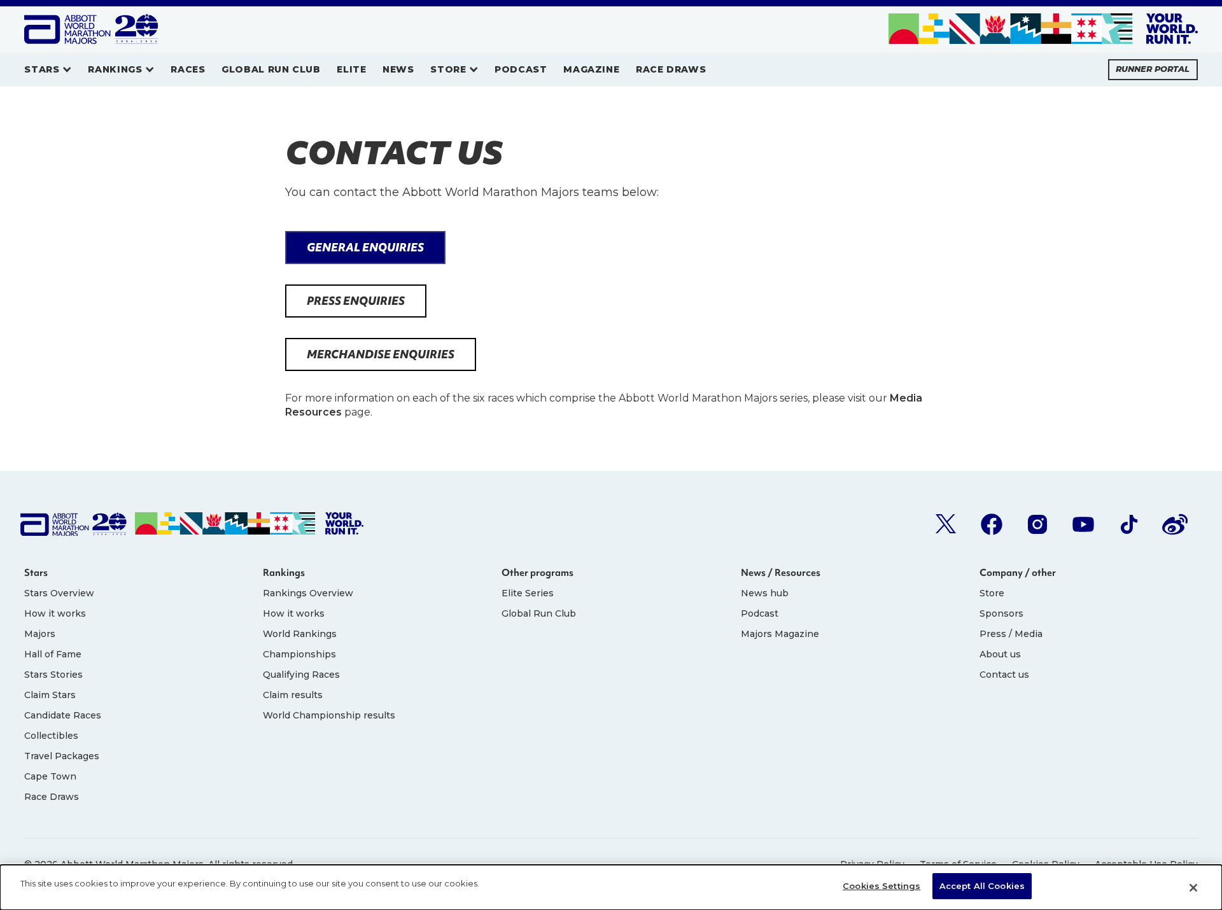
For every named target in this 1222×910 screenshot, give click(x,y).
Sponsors (1001, 613)
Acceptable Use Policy (1146, 864)
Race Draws (51, 796)
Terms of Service (958, 864)
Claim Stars (50, 695)
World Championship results (329, 715)
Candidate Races (62, 715)
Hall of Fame (52, 654)
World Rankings (300, 634)
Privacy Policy (872, 864)
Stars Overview (59, 593)
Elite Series (528, 593)
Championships (299, 654)
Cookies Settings (881, 886)
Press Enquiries (356, 300)
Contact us (1004, 674)
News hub (765, 593)
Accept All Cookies (982, 886)
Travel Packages (61, 756)
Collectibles (51, 735)
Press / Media (1011, 634)
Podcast (759, 613)
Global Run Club (539, 613)
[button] (47, 70)
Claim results (293, 695)
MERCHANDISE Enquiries (380, 354)
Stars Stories (53, 674)
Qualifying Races (301, 674)
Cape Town (50, 776)
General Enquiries (365, 247)
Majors (39, 634)
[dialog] (611, 887)
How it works (55, 613)
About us (1000, 654)
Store (992, 593)
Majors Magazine (780, 634)
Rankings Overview (308, 593)
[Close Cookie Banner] (1193, 888)
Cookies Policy (1045, 864)
